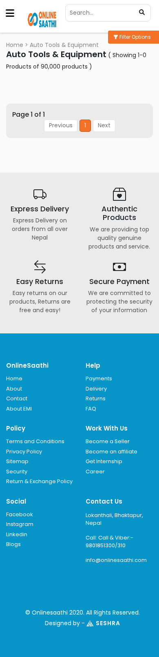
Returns (96, 398)
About (14, 389)
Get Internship (104, 461)
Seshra (108, 623)
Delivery (96, 389)
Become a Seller (108, 441)
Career (95, 471)
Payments (99, 378)
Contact (16, 398)
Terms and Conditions (35, 441)
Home (14, 45)
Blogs (13, 544)
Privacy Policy (24, 451)
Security (16, 471)
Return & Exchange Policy (39, 481)
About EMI (19, 409)
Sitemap (17, 461)
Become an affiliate (111, 451)
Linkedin (16, 534)
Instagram (19, 524)
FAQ (91, 409)
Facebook (19, 514)
